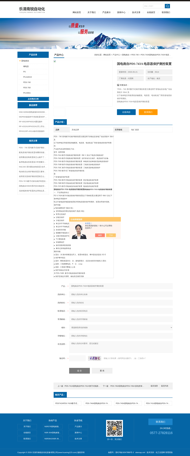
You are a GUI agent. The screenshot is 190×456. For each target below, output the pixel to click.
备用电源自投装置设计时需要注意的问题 (33, 162)
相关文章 (33, 141)
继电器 (26, 66)
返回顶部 (154, 386)
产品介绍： (60, 122)
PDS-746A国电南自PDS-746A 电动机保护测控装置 (98, 403)
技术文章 (136, 12)
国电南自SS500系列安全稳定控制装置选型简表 (33, 186)
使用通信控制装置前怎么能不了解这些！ (33, 157)
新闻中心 (121, 12)
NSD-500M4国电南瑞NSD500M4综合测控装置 (33, 112)
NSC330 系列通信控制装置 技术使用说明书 (33, 167)
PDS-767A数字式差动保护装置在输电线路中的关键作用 (33, 181)
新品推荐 (33, 105)
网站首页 (77, 12)
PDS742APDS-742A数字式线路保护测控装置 (68, 403)
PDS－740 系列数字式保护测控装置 (33, 148)
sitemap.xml (140, 452)
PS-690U (27, 93)
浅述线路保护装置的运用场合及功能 (33, 191)
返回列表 (164, 386)
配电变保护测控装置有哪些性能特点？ (33, 152)
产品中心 (116, 55)
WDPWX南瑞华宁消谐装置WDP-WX (33, 117)
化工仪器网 (160, 452)
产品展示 (106, 12)
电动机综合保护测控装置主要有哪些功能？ (33, 172)
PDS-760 (27, 88)
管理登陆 (169, 452)
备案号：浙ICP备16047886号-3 (121, 452)
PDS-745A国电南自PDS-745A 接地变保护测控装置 (130, 386)
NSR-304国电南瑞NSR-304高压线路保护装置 (53, 433)
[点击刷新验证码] (94, 358)
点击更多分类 (33, 99)
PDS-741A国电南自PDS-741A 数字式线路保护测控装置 (87, 386)
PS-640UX (27, 77)
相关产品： (60, 395)
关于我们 (92, 12)
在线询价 (126, 112)
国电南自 (25, 61)
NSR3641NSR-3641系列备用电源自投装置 (53, 439)
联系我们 (166, 12)
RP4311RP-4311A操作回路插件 (32, 131)
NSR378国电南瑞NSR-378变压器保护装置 (53, 426)
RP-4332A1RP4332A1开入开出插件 (33, 126)
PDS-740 (27, 82)
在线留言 (151, 12)
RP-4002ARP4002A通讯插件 (30, 122)
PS (24, 72)
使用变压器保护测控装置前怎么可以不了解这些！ (33, 176)
